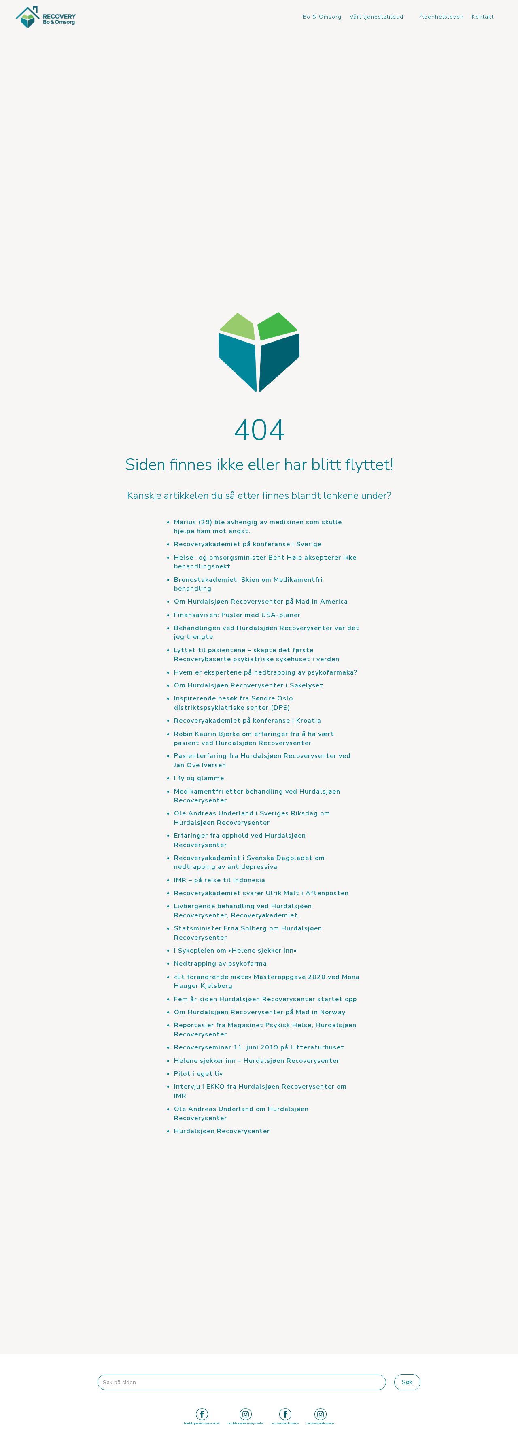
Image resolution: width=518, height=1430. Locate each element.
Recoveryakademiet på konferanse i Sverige (248, 544)
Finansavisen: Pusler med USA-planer (237, 615)
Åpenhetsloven (442, 17)
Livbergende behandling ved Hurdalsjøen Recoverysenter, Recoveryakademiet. (243, 910)
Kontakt (483, 17)
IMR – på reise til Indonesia (219, 880)
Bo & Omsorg (322, 17)
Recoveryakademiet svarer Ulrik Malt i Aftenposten (261, 893)
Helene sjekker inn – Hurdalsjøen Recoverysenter (257, 1060)
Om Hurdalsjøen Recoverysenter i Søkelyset (248, 685)
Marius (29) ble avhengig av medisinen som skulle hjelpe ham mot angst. (258, 527)
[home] (46, 17)
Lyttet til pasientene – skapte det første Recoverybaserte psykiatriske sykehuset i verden (257, 655)
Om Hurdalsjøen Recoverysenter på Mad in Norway (260, 1012)
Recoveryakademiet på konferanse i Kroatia (247, 720)
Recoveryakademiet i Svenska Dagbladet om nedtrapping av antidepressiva (249, 862)
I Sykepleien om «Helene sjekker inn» (235, 950)
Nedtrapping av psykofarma (220, 963)
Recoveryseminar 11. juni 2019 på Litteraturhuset (259, 1047)
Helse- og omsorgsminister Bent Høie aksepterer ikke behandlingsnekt (265, 562)
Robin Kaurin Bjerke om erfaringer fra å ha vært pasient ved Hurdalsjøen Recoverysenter (254, 738)
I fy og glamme (199, 778)
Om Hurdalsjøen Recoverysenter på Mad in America (261, 601)
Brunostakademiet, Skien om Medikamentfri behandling (248, 584)
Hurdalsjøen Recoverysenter (222, 1131)
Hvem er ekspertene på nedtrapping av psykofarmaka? (265, 672)
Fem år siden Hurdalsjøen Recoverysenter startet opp (265, 999)
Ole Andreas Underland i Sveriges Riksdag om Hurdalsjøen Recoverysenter (252, 818)
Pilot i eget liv (198, 1073)
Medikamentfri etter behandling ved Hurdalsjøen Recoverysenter (257, 796)
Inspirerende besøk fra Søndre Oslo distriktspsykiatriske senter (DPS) (233, 703)
